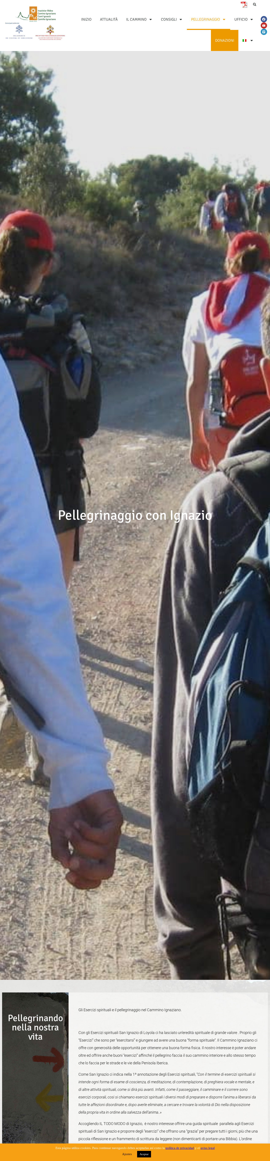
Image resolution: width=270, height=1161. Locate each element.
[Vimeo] (264, 32)
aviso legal (208, 1148)
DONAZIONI (224, 40)
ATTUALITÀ (109, 19)
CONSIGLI (169, 19)
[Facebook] (264, 19)
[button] (254, 4)
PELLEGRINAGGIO (205, 19)
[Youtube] (264, 25)
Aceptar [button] (144, 1154)
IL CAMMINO (136, 19)
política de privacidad (180, 1148)
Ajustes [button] (127, 1154)
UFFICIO (241, 19)
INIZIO (86, 19)
